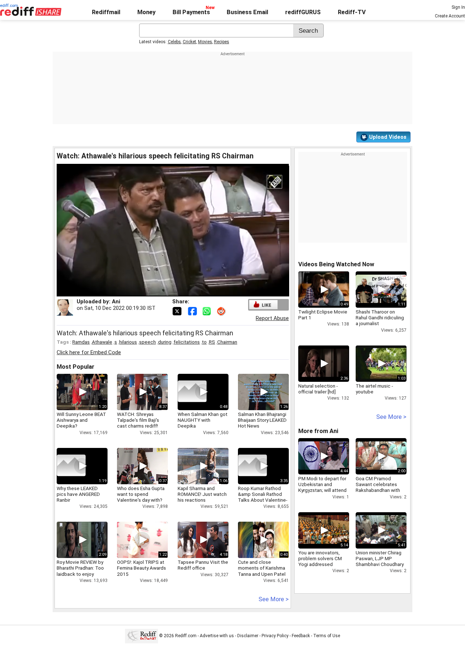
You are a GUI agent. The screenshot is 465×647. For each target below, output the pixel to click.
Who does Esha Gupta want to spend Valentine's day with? (141, 494)
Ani (116, 301)
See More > (274, 599)
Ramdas (81, 342)
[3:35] (252, 466)
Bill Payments (191, 12)
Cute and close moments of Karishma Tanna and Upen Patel (262, 568)
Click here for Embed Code (89, 352)
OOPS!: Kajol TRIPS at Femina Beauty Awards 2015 (141, 568)
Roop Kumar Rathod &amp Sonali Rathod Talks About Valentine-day (262, 497)
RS (212, 342)
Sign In (458, 7)
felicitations (187, 342)
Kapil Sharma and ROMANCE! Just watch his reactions (202, 494)
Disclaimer (247, 635)
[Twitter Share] (177, 310)
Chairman (227, 342)
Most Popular (75, 366)
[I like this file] (263, 304)
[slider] (164, 291)
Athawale (102, 342)
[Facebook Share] (192, 310)
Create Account (450, 16)
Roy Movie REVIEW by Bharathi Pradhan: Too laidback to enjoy (80, 568)
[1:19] (71, 466)
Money (146, 12)
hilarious (128, 342)
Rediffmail (106, 12)
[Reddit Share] (222, 310)
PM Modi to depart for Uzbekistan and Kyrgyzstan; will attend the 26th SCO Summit (322, 487)
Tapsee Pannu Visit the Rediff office (203, 565)
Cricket (189, 42)
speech (147, 342)
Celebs (174, 42)
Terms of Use (326, 635)
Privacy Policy (275, 635)
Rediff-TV (352, 12)
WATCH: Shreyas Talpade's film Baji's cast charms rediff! (138, 420)
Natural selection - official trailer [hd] (318, 389)
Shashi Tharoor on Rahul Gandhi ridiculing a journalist (380, 317)
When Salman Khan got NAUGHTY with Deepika (202, 420)
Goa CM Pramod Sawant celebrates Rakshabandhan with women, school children (378, 490)
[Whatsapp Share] (208, 310)
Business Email (247, 12)
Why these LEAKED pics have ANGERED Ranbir (78, 494)
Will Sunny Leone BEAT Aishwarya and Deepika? (81, 420)
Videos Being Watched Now (336, 264)
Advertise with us (217, 635)
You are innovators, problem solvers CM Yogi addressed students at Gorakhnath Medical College (323, 564)
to (204, 342)
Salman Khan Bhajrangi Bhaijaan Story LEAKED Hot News (262, 420)
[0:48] (192, 392)
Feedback (301, 635)
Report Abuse (272, 318)
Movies (205, 42)
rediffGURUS (303, 12)
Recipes (221, 42)
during (164, 342)
